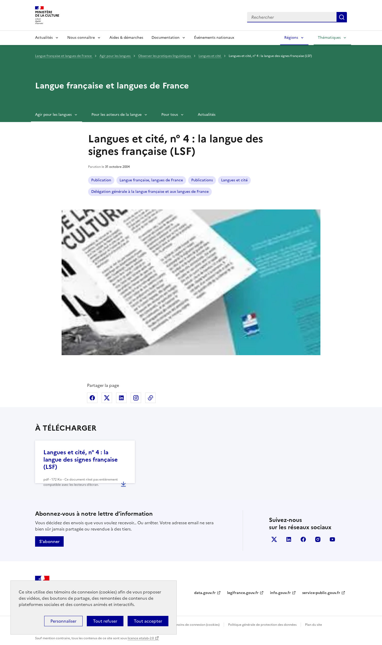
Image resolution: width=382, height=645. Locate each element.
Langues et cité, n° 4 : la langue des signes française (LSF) (80, 459)
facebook (303, 539)
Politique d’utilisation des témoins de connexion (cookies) (177, 624)
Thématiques (329, 37)
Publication (101, 180)
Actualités (44, 37)
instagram (318, 539)
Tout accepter (148, 621)
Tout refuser (105, 621)
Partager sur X (107, 398)
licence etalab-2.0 (141, 638)
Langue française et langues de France (64, 56)
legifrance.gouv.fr (243, 593)
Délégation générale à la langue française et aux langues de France (150, 191)
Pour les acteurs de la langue (116, 114)
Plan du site (313, 624)
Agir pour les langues (115, 56)
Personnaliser (63, 621)
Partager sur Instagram (136, 398)
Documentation (166, 37)
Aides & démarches (126, 37)
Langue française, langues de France (151, 180)
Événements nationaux (214, 37)
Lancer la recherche (342, 17)
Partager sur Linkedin (121, 398)
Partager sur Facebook (92, 398)
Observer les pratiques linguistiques (165, 56)
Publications (202, 180)
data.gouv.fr (205, 593)
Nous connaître (81, 37)
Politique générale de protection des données (262, 624)
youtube (332, 539)
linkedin (289, 539)
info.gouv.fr (280, 593)
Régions (291, 37)
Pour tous (169, 114)
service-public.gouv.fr (321, 593)
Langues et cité (210, 56)
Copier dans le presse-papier (150, 398)
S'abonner (49, 541)
